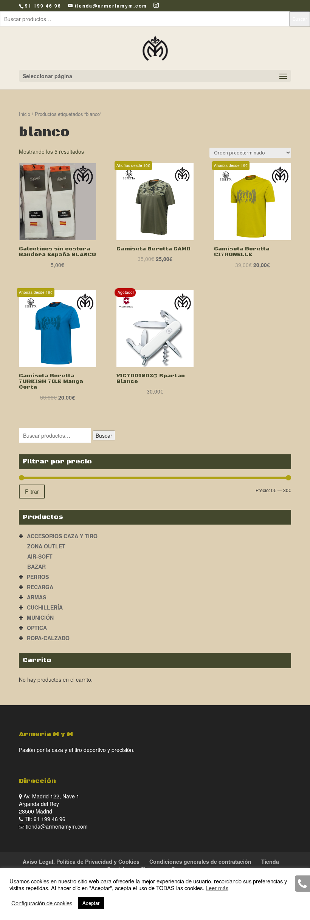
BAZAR (36, 566)
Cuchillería (45, 607)
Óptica (37, 627)
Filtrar (32, 491)
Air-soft (40, 556)
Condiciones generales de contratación (200, 861)
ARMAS (36, 597)
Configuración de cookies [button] (41, 903)
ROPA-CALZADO (48, 638)
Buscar (300, 18)
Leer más (217, 888)
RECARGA (40, 587)
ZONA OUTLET (46, 546)
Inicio (24, 113)
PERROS (38, 576)
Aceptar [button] (90, 902)
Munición (40, 617)
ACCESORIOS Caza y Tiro (62, 536)
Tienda (270, 861)
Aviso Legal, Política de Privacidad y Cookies (81, 861)
